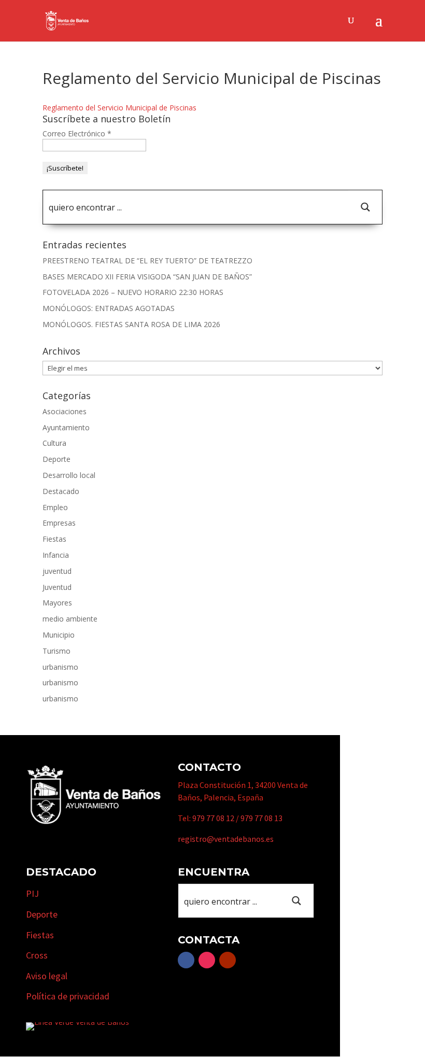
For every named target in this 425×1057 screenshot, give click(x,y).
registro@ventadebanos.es (226, 839)
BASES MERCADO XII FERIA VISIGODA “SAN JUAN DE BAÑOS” (147, 276)
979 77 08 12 (213, 818)
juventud (57, 571)
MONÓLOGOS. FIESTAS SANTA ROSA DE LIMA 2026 (131, 324)
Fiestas (54, 539)
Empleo (55, 507)
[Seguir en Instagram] (207, 960)
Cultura (54, 443)
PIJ (32, 893)
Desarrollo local (68, 475)
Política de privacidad (67, 996)
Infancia (55, 555)
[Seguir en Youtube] (227, 960)
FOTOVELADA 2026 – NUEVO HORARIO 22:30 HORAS (132, 292)
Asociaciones (64, 411)
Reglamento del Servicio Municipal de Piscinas (119, 107)
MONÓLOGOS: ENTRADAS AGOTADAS (108, 308)
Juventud (57, 587)
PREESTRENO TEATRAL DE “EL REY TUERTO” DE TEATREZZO (147, 260)
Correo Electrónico (76, 133)
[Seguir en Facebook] (186, 960)
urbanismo (60, 667)
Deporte (56, 459)
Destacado (60, 491)
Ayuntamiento (66, 427)
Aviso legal (46, 976)
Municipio (58, 635)
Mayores (57, 603)
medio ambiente (69, 619)
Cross (37, 955)
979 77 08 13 (261, 818)
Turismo (56, 651)
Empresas (59, 523)
